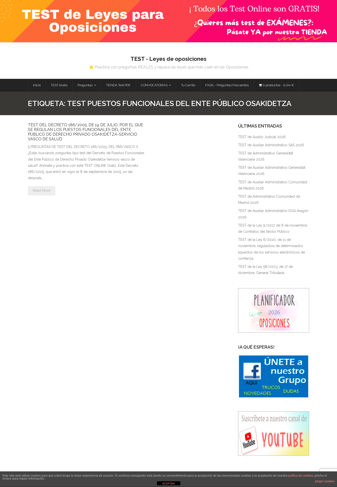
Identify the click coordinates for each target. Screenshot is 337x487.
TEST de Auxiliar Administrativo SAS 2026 (271, 145)
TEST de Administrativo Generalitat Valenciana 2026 (265, 156)
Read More (41, 190)
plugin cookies (325, 481)
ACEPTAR (168, 483)
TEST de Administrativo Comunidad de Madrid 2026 (269, 199)
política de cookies (300, 475)
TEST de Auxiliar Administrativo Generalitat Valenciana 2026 (271, 171)
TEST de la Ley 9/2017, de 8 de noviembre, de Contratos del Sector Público (273, 228)
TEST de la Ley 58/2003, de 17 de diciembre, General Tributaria (265, 270)
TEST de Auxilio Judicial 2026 (262, 137)
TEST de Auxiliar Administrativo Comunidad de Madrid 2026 (272, 185)
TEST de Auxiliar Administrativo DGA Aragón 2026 (273, 214)
